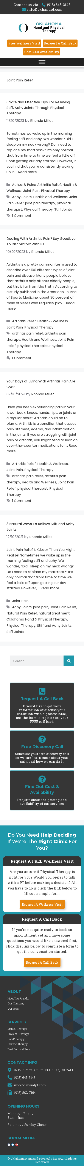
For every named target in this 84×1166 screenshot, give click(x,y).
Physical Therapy (55, 190)
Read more (27, 172)
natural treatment (54, 613)
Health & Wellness (52, 321)
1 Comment (21, 215)
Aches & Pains (24, 184)
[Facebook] (9, 1144)
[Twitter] (12, 1144)
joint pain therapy (40, 203)
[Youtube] (16, 1144)
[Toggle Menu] (42, 62)
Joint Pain (31, 190)
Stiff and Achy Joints (54, 625)
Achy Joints (22, 196)
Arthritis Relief (49, 184)
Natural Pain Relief (21, 613)
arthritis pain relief (27, 333)
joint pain (40, 607)
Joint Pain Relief (63, 607)
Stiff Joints (63, 209)
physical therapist (32, 345)
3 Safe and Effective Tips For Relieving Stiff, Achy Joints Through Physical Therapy (38, 108)
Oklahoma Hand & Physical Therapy (36, 619)
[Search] (69, 661)
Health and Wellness (50, 196)
